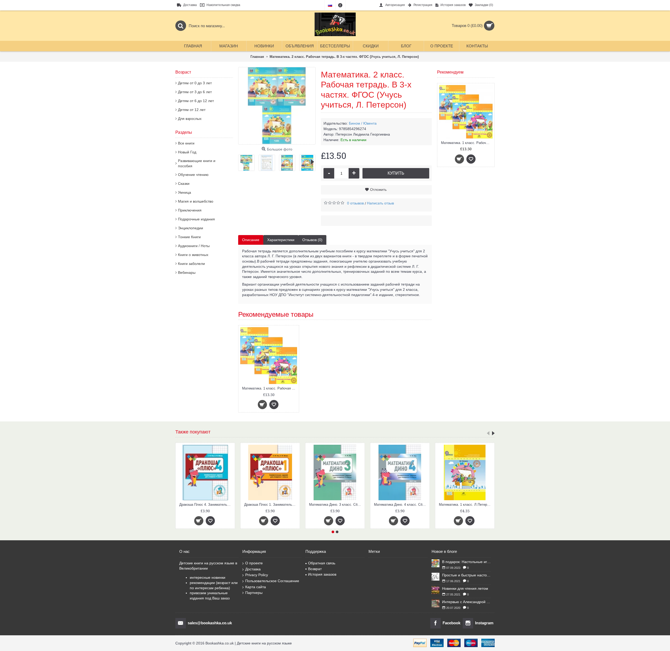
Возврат (315, 569)
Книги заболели (191, 263)
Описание (250, 240)
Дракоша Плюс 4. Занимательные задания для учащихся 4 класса (206, 505)
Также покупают (192, 432)
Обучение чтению (193, 175)
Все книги (186, 143)
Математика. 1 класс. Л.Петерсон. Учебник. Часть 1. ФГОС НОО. (466, 505)
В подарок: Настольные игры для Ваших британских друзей (466, 562)
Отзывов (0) (312, 240)
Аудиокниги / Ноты (194, 246)
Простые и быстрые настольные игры (466, 575)
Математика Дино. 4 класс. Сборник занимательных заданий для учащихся (401, 505)
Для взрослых (190, 118)
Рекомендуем (450, 72)
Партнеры (254, 593)
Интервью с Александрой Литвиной (466, 602)
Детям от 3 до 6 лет (195, 92)
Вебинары (187, 272)
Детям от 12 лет (191, 110)
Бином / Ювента (363, 123)
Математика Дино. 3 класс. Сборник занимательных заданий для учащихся (336, 505)
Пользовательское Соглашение (272, 581)
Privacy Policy (256, 575)
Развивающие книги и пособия (196, 163)
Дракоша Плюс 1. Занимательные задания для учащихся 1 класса (271, 505)
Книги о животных (193, 255)
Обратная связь (321, 563)
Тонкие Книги (189, 237)
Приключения (190, 210)
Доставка (253, 569)
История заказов (322, 574)
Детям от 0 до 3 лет (195, 83)
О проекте (254, 563)
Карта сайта (255, 587)
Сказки (183, 183)
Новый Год (187, 152)
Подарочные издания (196, 219)
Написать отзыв (380, 203)
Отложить (378, 189)
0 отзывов (355, 203)
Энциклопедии (190, 228)
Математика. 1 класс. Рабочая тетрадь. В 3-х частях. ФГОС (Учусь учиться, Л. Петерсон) (467, 143)
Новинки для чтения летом (465, 588)
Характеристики (280, 240)
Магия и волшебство (195, 201)
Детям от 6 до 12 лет (196, 101)
